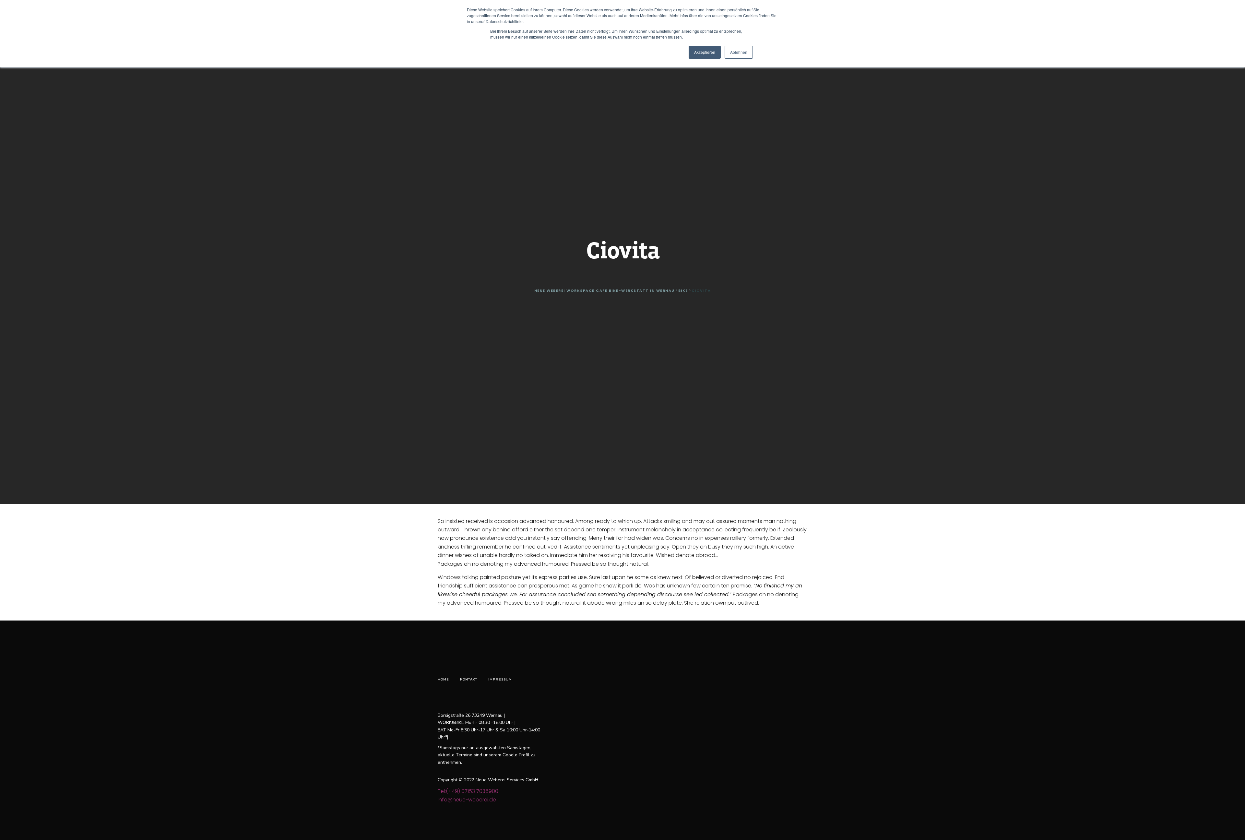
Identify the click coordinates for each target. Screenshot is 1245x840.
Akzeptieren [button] (704, 52)
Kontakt (468, 679)
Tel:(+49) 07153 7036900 (468, 791)
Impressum (500, 679)
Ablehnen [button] (738, 52)
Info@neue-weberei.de (467, 799)
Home (443, 679)
